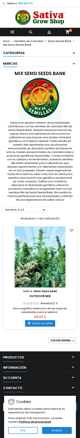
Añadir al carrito (40, 323)
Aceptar (56, 430)
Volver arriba (63, 340)
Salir (23, 430)
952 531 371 (25, 3)
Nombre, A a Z (25, 210)
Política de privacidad (35, 422)
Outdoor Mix (40, 296)
